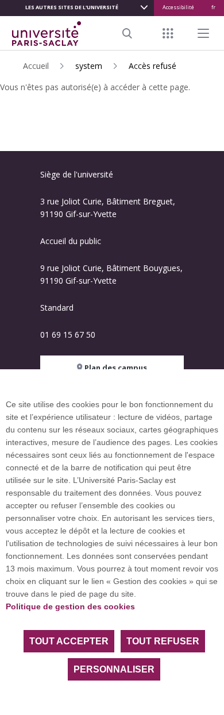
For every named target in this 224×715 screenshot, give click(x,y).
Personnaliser (114, 669)
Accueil (36, 65)
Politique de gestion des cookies (70, 606)
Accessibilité (178, 7)
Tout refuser (162, 641)
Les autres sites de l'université (71, 7)
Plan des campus (115, 367)
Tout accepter (69, 641)
